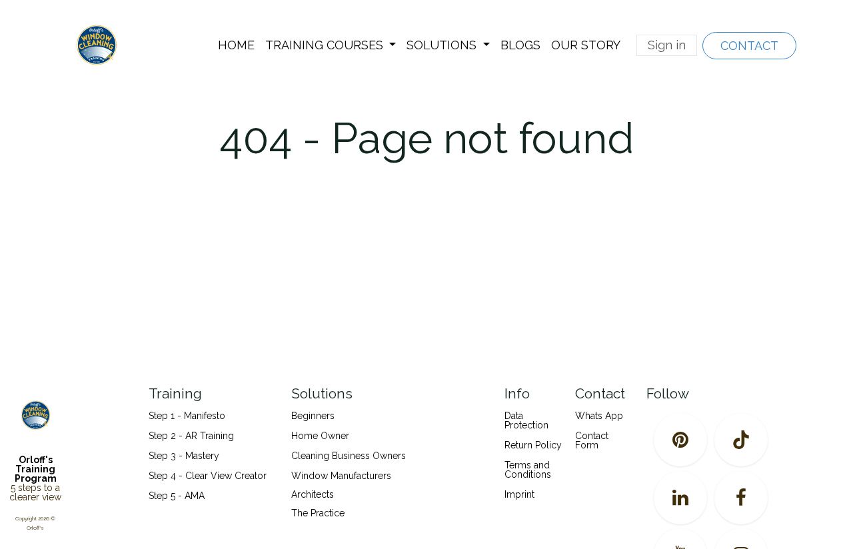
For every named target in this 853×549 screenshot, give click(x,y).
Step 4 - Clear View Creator (208, 475)
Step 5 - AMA (178, 495)
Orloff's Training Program (36, 469)
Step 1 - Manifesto (187, 415)
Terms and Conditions (527, 470)
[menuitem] (236, 45)
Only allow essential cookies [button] (427, 396)
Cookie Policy (425, 338)
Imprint (519, 494)
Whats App (599, 415)
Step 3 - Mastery (184, 455)
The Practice (318, 513)
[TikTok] (741, 439)
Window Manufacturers (341, 475)
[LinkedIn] (680, 497)
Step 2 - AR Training (191, 435)
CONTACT (749, 46)
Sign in (667, 45)
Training (175, 393)
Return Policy (533, 445)
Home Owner (320, 435)
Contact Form (591, 440)
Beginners (313, 415)
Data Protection (526, 420)
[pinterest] (680, 439)
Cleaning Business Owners (348, 455)
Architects (312, 494)
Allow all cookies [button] (427, 363)
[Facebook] (741, 497)
